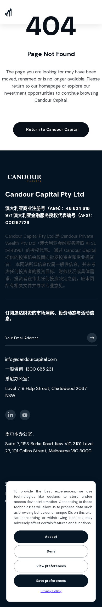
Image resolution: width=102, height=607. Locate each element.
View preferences (51, 566)
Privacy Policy (51, 591)
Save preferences (51, 581)
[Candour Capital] (8, 12)
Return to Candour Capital (52, 129)
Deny (51, 551)
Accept (51, 537)
